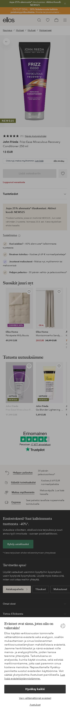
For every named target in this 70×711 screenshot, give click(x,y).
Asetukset (35, 704)
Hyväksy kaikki (35, 689)
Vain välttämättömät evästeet (35, 698)
